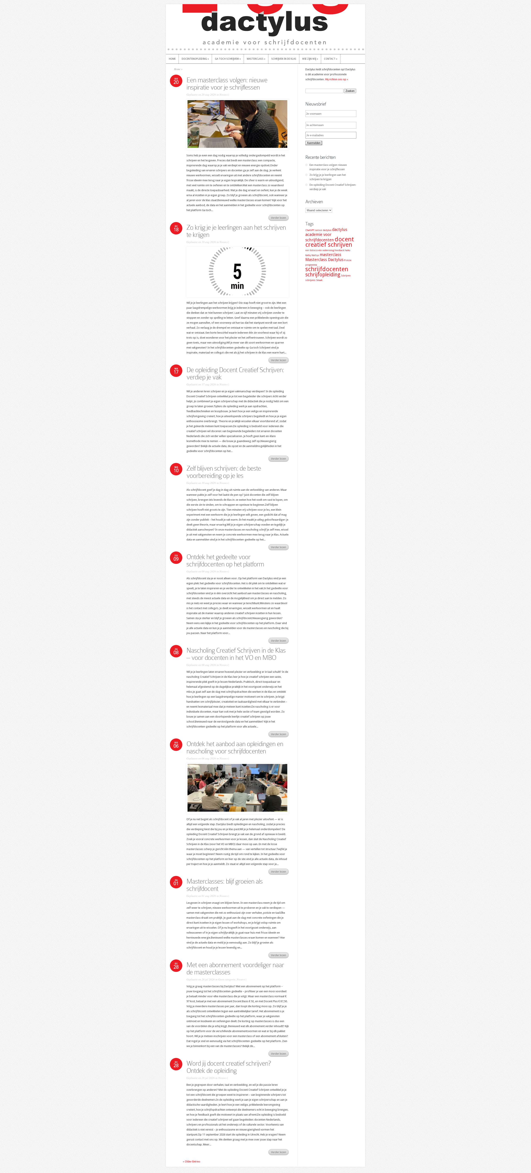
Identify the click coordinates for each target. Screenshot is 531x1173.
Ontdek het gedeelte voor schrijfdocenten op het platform (225, 560)
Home (177, 69)
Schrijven (346, 275)
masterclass (330, 254)
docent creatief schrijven (329, 242)
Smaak (319, 280)
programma (311, 265)
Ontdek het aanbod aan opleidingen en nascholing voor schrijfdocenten (234, 747)
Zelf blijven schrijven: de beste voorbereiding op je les (223, 472)
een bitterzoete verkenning (319, 250)
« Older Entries (191, 1161)
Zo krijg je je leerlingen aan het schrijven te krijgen (236, 231)
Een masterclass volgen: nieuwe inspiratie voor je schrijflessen (226, 83)
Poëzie (347, 260)
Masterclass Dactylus (324, 259)
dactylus (327, 230)
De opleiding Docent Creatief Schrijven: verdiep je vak (235, 373)
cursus (318, 230)
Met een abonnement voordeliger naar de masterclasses (235, 968)
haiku (347, 250)
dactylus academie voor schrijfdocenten (326, 234)
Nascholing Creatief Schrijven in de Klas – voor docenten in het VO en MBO (236, 654)
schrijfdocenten (326, 269)
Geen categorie (226, 979)
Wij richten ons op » (336, 79)
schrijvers (310, 280)
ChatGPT (309, 230)
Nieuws (223, 94)
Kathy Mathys (312, 255)
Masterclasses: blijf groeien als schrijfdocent (224, 885)
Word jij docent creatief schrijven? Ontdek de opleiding (228, 1067)
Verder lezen (278, 217)
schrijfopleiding (322, 275)
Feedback (339, 250)
